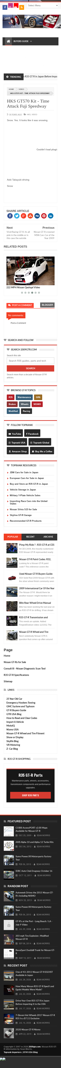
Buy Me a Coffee (43, 451)
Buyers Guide (21, 41)
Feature (47, 260)
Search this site (14, 355)
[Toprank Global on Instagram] (10, 5)
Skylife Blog (12, 741)
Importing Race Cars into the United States (28, 502)
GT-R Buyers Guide (16, 710)
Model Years (14, 49)
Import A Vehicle (15, 722)
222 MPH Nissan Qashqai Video (23, 287)
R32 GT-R (34, 58)
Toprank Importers (13, 1052)
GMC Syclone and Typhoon (20, 706)
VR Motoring (13, 745)
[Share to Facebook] (9, 282)
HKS (29, 114)
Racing (26, 411)
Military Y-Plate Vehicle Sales (25, 495)
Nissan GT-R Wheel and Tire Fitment (25, 733)
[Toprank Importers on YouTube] (16, 5)
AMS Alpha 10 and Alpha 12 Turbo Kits (35, 842)
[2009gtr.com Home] (8, 41)
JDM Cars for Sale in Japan (24, 472)
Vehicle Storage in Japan (23, 489)
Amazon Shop (19, 451)
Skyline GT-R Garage (21, 515)
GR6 (38, 397)
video (21, 89)
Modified (13, 411)
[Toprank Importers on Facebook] (5, 7)
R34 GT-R (23, 66)
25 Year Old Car (14, 699)
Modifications (15, 58)
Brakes (12, 404)
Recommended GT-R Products (26, 521)
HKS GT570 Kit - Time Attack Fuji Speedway (28, 104)
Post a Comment (18, 323)
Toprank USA (18, 442)
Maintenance (35, 49)
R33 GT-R (11, 66)
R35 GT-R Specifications (16, 675)
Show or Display (14, 737)
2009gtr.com (35, 1047)
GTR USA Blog (13, 714)
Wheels (24, 404)
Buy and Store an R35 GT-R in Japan (29, 484)
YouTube (16, 434)
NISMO (37, 404)
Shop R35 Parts (30, 795)
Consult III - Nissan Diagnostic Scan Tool (24, 669)
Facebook (33, 434)
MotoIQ (10, 726)
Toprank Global (41, 442)
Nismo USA (12, 730)
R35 (11, 397)
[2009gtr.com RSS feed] (21, 7)
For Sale (36, 66)
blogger (47, 305)
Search (30, 368)
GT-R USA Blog (30, 1052)
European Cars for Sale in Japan (27, 478)
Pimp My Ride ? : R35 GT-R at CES (36, 545)
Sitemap (8, 681)
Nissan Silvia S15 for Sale (23, 509)
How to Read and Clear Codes (21, 718)
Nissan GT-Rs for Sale (15, 662)
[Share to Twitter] (13, 282)
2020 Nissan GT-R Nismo (28, 1030)
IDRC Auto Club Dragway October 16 (34, 871)
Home (7, 656)
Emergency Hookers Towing (20, 703)
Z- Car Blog (12, 749)
